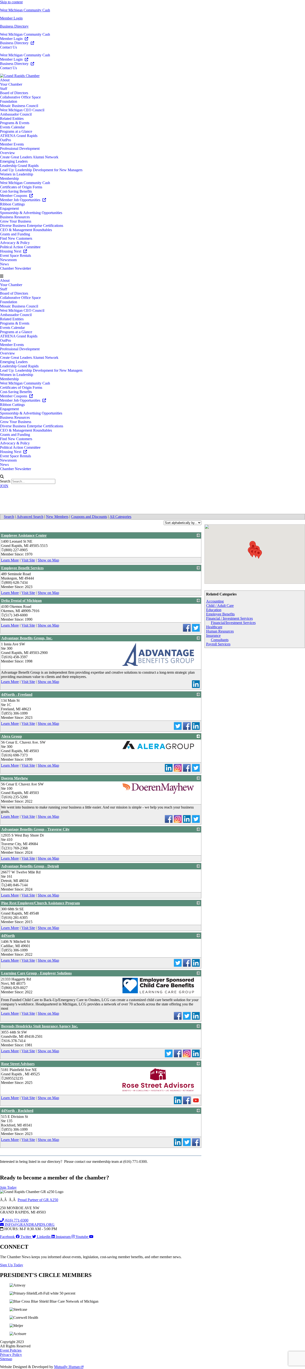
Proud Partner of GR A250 (38, 1200)
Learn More (10, 560)
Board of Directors (14, 93)
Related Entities (12, 119)
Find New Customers (16, 238)
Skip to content (11, 2)
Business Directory (14, 26)
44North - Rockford (17, 1111)
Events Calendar (12, 127)
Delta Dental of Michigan (21, 601)
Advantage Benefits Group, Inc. (26, 638)
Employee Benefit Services (22, 568)
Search (5, 481)
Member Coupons (14, 196)
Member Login (11, 18)
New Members (57, 517)
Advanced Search (30, 517)
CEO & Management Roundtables (26, 230)
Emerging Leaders (14, 161)
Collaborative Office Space (20, 97)
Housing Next (11, 251)
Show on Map (48, 560)
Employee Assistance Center (24, 535)
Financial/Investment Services (233, 623)
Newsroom (8, 260)
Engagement (9, 208)
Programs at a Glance (16, 131)
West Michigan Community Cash (25, 10)
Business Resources (15, 217)
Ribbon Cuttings (12, 204)
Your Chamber (11, 84)
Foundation (8, 101)
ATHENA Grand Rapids (18, 136)
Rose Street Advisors (18, 1064)
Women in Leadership (16, 174)
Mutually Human (67, 1367)
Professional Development (20, 148)
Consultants (220, 640)
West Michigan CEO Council (22, 110)
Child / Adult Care (220, 606)
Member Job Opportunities (20, 200)
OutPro (5, 140)
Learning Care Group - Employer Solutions (36, 973)
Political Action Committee (20, 247)
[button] (152, 276)
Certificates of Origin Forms (21, 187)
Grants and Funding (15, 234)
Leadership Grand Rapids (19, 166)
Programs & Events (14, 123)
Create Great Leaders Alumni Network (29, 157)
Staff (3, 89)
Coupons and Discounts (89, 517)
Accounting (215, 601)
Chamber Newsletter (15, 268)
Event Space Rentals (15, 255)
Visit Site (28, 560)
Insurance (213, 635)
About (5, 80)
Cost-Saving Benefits (16, 191)
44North (8, 936)
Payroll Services (218, 644)
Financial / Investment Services (229, 618)
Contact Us (8, 47)
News (4, 264)
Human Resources (220, 631)
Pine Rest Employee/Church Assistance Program (40, 903)
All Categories (120, 517)
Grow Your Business (15, 221)
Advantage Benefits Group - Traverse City (35, 829)
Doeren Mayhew (14, 778)
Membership (9, 178)
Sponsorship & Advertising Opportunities (31, 213)
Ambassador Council (16, 114)
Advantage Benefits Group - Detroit (30, 866)
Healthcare (214, 627)
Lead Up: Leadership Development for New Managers (41, 170)
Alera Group (11, 736)
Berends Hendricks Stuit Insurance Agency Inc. (39, 1026)
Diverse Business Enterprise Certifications (31, 226)
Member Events (12, 144)
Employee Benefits (220, 614)
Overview (7, 153)
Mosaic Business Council (19, 106)
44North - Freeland (16, 694)
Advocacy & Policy (15, 243)
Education (213, 610)
